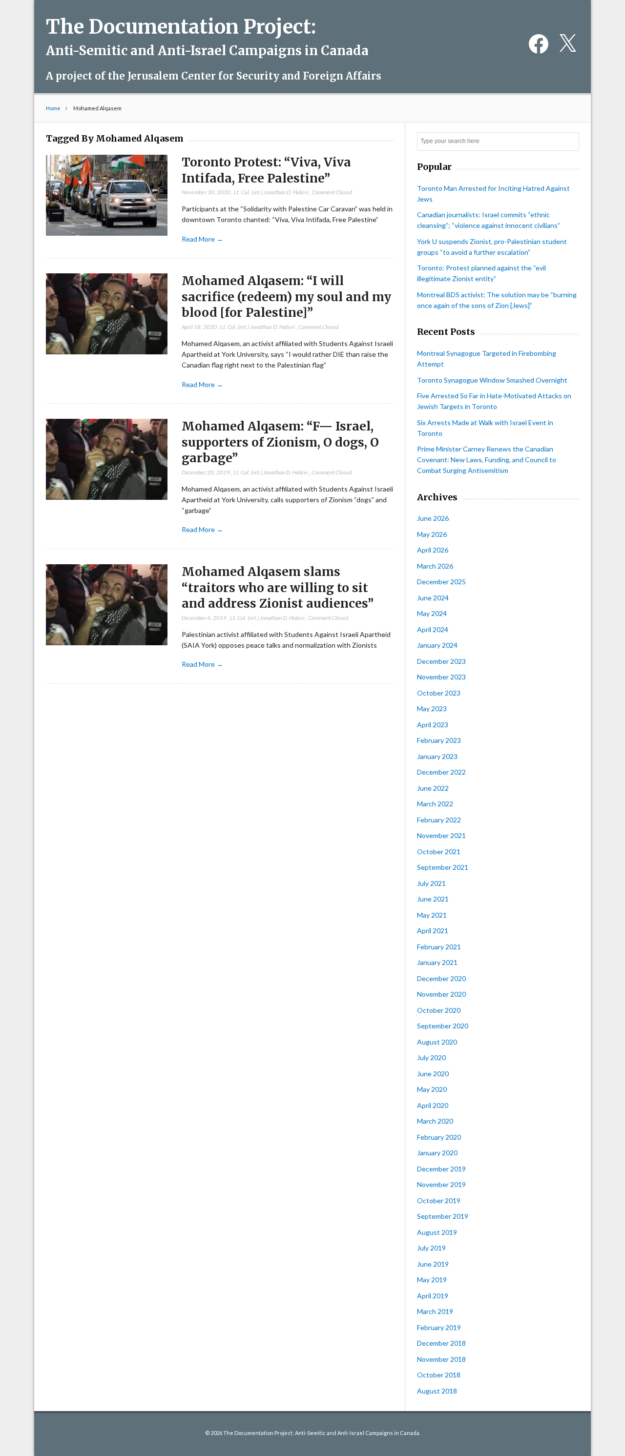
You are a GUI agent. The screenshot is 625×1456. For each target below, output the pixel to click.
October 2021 (438, 851)
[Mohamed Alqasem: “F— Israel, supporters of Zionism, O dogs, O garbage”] (106, 459)
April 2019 (432, 1296)
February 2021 (439, 947)
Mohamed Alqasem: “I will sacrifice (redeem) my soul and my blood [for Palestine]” (286, 296)
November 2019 (441, 1184)
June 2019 (433, 1264)
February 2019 (439, 1327)
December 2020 (441, 978)
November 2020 (441, 994)
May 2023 (432, 708)
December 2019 (441, 1169)
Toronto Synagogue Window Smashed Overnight (492, 380)
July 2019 (431, 1248)
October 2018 (438, 1375)
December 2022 (441, 772)
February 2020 (439, 1137)
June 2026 (433, 518)
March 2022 (435, 804)
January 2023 (437, 756)
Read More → (202, 239)
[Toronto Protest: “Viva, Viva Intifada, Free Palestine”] (106, 195)
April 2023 (432, 724)
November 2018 (441, 1359)
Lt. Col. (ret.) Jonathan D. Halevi (271, 192)
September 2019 (442, 1216)
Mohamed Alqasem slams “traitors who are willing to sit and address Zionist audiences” (278, 587)
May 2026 (432, 534)
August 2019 (437, 1232)
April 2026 (432, 550)
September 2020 (442, 1026)
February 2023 (439, 740)
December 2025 (441, 581)
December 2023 (441, 661)
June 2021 (433, 899)
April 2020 (432, 1105)
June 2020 (433, 1073)
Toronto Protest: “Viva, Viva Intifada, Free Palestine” (266, 170)
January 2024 (437, 645)
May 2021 (432, 915)
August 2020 (437, 1042)
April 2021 (432, 930)
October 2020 (438, 1010)
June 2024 (433, 598)
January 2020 (437, 1152)
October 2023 (438, 693)
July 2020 (431, 1057)
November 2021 (441, 835)
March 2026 (435, 566)
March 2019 (435, 1311)
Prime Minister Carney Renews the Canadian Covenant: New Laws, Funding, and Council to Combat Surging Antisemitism (486, 459)
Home (53, 108)
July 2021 (431, 883)
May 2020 (432, 1089)
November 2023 (441, 677)
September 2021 (442, 867)
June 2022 (433, 788)
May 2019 (432, 1279)
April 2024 (432, 629)
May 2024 (432, 613)
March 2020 (435, 1121)
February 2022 (439, 820)
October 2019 (438, 1200)
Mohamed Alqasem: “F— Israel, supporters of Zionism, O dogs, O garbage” (280, 442)
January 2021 (437, 962)
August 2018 (437, 1391)
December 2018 (441, 1343)
